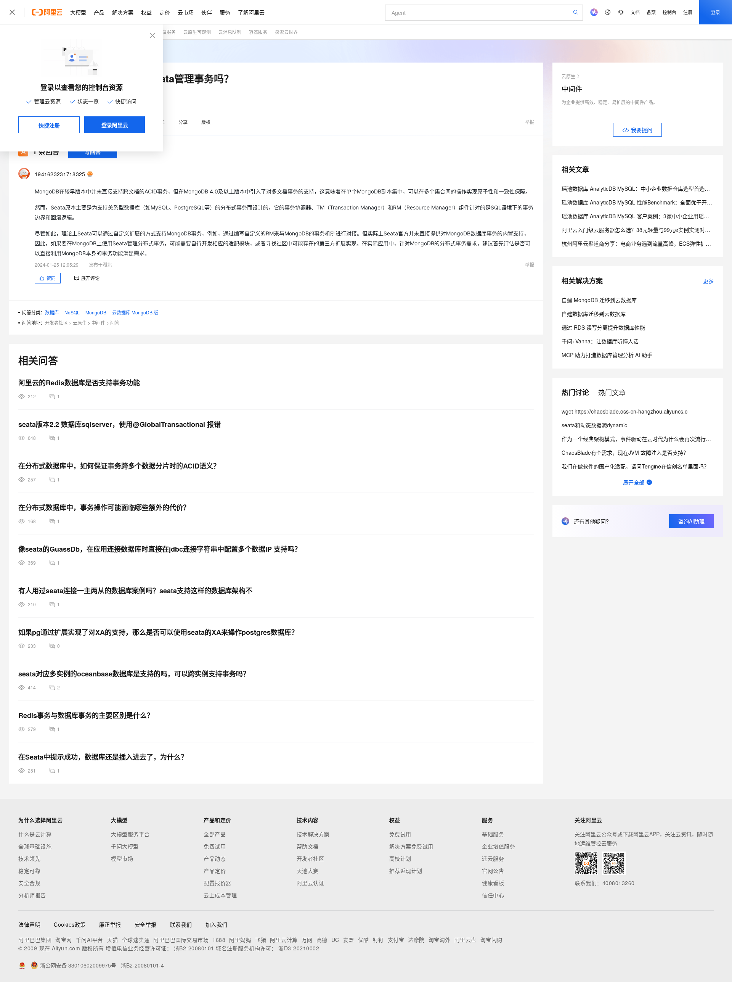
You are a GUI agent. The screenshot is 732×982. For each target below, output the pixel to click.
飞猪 (260, 939)
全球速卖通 (136, 939)
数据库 (52, 312)
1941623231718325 (60, 174)
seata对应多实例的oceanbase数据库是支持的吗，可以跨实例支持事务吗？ (134, 674)
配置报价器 (217, 883)
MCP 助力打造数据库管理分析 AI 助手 (607, 355)
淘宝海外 (440, 939)
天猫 (112, 939)
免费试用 (215, 846)
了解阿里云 (251, 12)
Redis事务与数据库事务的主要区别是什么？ (86, 715)
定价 (164, 12)
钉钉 (378, 939)
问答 (114, 322)
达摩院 (416, 939)
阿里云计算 (284, 939)
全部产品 (215, 834)
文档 (635, 12)
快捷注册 (49, 125)
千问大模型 (125, 846)
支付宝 (396, 939)
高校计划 (400, 858)
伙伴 (206, 12)
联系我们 (181, 924)
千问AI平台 (89, 939)
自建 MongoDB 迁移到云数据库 (599, 300)
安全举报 (146, 924)
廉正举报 (110, 924)
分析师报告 (32, 895)
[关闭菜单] (12, 12)
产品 (99, 12)
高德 (321, 939)
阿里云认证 (310, 883)
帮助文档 (308, 846)
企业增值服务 (498, 846)
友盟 (348, 939)
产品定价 (215, 870)
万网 (307, 939)
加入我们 (216, 924)
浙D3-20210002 (298, 948)
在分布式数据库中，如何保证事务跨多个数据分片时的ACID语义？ (119, 466)
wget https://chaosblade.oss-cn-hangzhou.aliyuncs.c (624, 411)
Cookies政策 (70, 924)
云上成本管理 (220, 895)
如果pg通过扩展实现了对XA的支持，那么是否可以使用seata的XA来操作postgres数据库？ (158, 632)
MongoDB (95, 312)
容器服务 (258, 32)
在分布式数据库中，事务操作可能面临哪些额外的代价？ (104, 507)
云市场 (186, 12)
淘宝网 (63, 939)
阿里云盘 (465, 939)
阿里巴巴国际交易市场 (181, 939)
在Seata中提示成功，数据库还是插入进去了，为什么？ (103, 757)
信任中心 (493, 895)
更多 (708, 281)
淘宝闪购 (491, 939)
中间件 (98, 322)
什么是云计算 (34, 834)
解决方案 (122, 12)
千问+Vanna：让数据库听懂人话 (600, 341)
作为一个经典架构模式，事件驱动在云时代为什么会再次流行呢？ (639, 439)
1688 (218, 939)
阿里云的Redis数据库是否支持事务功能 (79, 383)
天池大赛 (308, 870)
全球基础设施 (34, 846)
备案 (651, 12)
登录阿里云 (114, 125)
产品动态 (215, 858)
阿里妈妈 (240, 939)
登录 (715, 12)
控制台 (669, 12)
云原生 (80, 322)
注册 (687, 12)
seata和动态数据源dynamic (594, 425)
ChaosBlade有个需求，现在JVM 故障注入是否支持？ (625, 452)
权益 (146, 12)
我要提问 (641, 130)
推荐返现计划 (405, 870)
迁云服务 (493, 858)
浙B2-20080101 (194, 948)
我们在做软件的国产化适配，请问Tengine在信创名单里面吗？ (635, 466)
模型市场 (122, 858)
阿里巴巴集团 (34, 939)
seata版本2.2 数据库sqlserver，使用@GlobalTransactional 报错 (119, 424)
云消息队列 (229, 32)
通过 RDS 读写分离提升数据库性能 (603, 327)
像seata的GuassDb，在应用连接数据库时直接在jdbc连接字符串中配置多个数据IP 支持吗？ (159, 549)
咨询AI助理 (691, 521)
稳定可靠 (29, 870)
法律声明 (29, 924)
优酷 (363, 939)
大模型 (78, 12)
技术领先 (29, 858)
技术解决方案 (313, 834)
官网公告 (493, 870)
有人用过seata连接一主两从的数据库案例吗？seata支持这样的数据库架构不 (135, 591)
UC (335, 939)
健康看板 (493, 883)
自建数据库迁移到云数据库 (594, 313)
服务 (225, 12)
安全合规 (29, 883)
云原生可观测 (197, 32)
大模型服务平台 (130, 834)
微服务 (169, 32)
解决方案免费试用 (411, 846)
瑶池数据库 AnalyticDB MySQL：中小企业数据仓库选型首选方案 (638, 188)
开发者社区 (56, 322)
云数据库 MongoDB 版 (135, 312)
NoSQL (72, 312)
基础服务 (493, 834)
